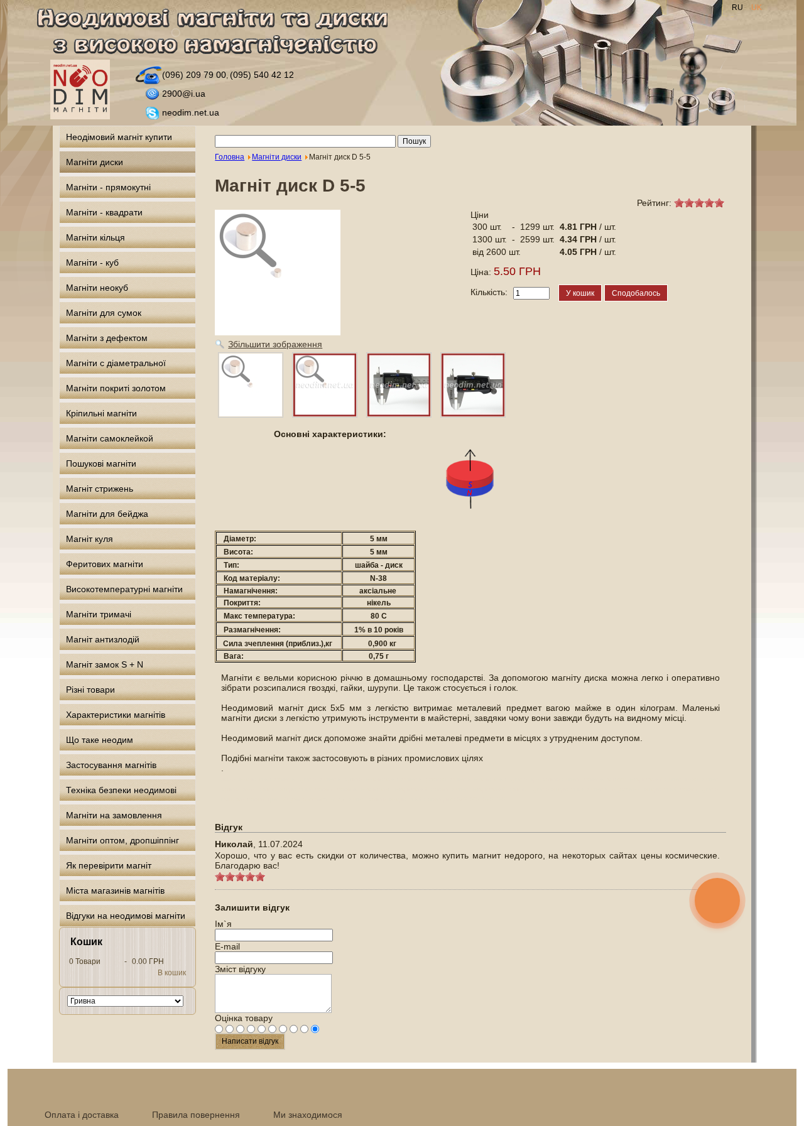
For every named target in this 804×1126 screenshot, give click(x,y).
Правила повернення (196, 1115)
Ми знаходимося (307, 1115)
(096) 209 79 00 (194, 75)
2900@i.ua (183, 94)
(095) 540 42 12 (262, 75)
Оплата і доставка (82, 1115)
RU (738, 7)
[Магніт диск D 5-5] (250, 385)
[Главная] (219, 34)
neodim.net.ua (190, 112)
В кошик (172, 972)
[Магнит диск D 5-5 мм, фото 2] (399, 385)
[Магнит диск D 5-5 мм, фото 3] (473, 385)
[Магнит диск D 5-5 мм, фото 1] (324, 385)
